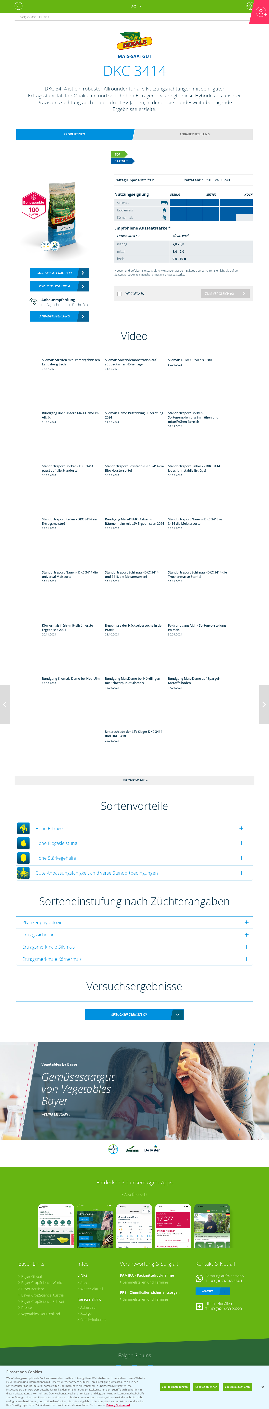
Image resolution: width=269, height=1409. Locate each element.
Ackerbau (88, 1307)
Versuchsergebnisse (54, 286)
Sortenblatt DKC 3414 (54, 273)
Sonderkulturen (93, 1319)
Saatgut (86, 1313)
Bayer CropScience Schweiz (43, 1301)
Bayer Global (31, 1276)
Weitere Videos (133, 780)
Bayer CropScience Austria (42, 1295)
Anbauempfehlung (195, 134)
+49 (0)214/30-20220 (225, 1308)
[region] (134, 1387)
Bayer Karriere (32, 1288)
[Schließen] (262, 1387)
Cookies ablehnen (206, 1387)
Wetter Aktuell (91, 1288)
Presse (26, 1307)
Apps (84, 1282)
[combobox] (134, 1014)
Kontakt (207, 1291)
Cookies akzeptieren (237, 1387)
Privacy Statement (118, 1405)
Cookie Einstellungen (175, 1387)
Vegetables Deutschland (40, 1313)
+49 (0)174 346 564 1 (225, 1280)
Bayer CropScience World (41, 1282)
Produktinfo (74, 134)
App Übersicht (135, 1194)
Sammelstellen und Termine (145, 1282)
